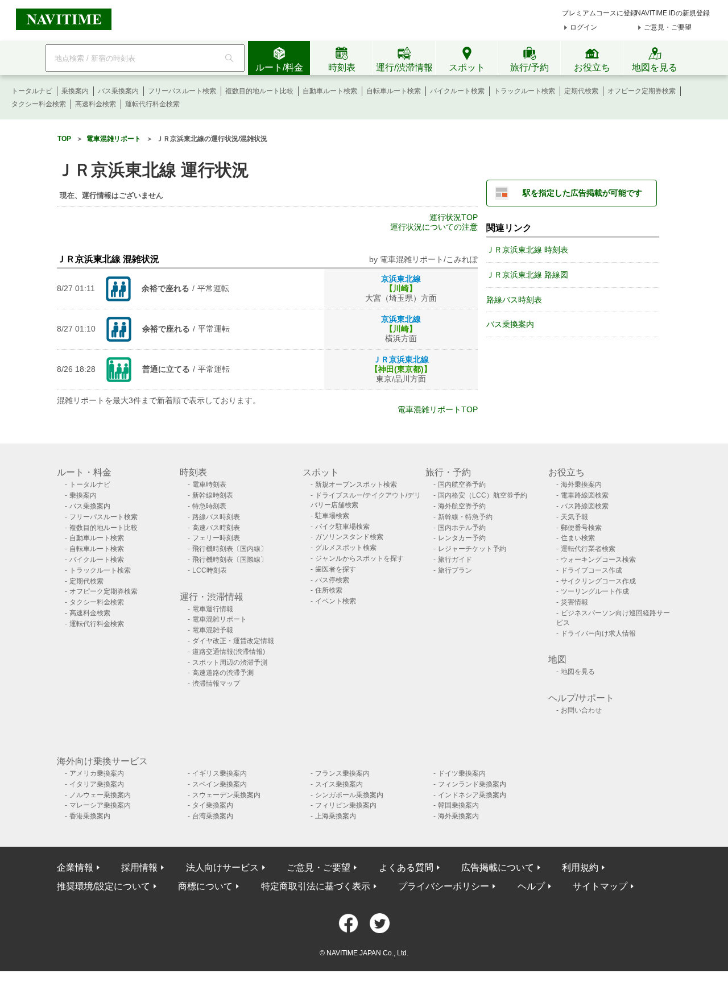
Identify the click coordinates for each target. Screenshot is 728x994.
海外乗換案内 (581, 484)
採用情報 (139, 867)
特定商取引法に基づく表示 (315, 886)
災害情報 (574, 602)
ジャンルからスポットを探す (359, 558)
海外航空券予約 (462, 506)
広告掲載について (497, 867)
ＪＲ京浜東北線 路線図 (527, 274)
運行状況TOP (453, 217)
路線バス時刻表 (514, 299)
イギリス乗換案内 (219, 773)
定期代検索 (581, 91)
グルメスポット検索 (346, 548)
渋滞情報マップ (216, 683)
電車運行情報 (212, 609)
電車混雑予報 (212, 630)
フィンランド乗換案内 (472, 784)
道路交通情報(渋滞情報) (228, 652)
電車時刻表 (209, 484)
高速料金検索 (95, 104)
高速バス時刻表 (216, 528)
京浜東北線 (401, 278)
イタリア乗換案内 (96, 784)
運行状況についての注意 (434, 226)
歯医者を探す (335, 569)
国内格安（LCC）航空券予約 (482, 495)
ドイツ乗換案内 (462, 773)
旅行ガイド (455, 560)
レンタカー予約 (462, 538)
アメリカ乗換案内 (96, 773)
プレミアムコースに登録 (599, 13)
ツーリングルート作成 (595, 591)
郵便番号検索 (581, 528)
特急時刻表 (209, 506)
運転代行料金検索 (152, 104)
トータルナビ (31, 91)
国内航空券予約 (462, 484)
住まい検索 (578, 538)
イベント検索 (335, 601)
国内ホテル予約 (462, 528)
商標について (205, 886)
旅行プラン (455, 570)
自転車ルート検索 (393, 91)
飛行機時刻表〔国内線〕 (229, 549)
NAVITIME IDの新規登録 (673, 13)
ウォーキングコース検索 (598, 560)
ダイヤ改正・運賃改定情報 (233, 641)
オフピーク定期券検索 (641, 91)
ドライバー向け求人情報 (598, 633)
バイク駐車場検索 (342, 527)
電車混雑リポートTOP (438, 409)
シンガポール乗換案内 (349, 795)
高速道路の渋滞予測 (223, 673)
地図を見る (578, 672)
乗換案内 (75, 91)
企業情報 (75, 867)
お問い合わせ (581, 710)
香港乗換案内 (89, 816)
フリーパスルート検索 (182, 91)
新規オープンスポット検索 (356, 484)
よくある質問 (406, 867)
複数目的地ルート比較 (259, 91)
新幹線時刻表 (212, 495)
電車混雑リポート (219, 619)
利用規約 (580, 867)
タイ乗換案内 (212, 805)
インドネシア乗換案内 (472, 795)
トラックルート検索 (524, 91)
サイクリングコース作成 (598, 581)
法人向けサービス (222, 867)
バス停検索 (332, 580)
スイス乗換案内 (339, 784)
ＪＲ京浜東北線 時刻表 (527, 249)
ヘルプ (531, 886)
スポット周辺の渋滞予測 (229, 662)
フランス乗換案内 (342, 773)
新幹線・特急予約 (465, 517)
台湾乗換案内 (212, 816)
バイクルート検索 (457, 91)
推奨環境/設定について (103, 886)
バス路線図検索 (585, 506)
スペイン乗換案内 (219, 784)
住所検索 (328, 590)
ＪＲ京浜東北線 (401, 359)
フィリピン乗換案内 (346, 805)
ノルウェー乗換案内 (100, 795)
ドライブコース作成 (591, 570)
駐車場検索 (332, 516)
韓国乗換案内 (458, 805)
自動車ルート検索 (330, 91)
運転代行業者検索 (588, 549)
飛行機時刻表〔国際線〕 (229, 560)
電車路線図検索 (585, 495)
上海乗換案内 (335, 816)
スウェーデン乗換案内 (226, 795)
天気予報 (574, 517)
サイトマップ (600, 886)
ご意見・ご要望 (668, 27)
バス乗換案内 (118, 91)
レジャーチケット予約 (472, 549)
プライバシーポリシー (443, 886)
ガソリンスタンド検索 (349, 537)
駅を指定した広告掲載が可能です (582, 192)
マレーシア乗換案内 (100, 805)
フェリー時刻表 (216, 538)
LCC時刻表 (209, 570)
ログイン (583, 27)
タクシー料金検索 (38, 104)
